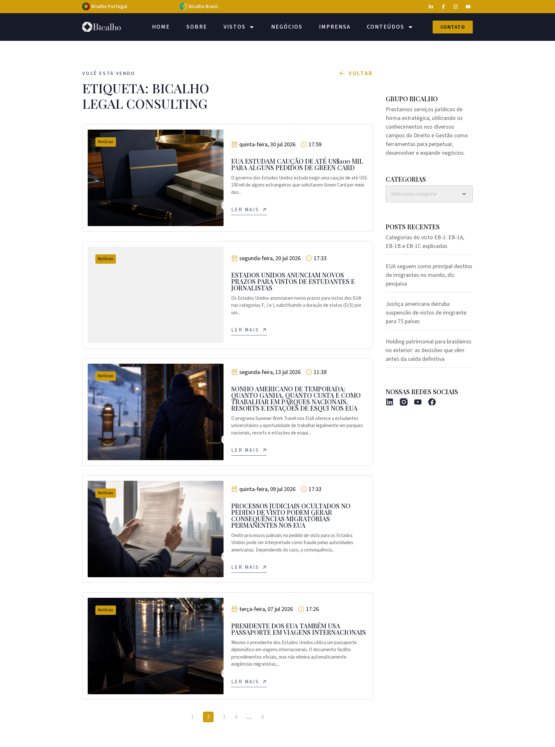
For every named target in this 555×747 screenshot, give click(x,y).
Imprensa (334, 27)
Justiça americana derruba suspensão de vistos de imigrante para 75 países (426, 312)
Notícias (105, 142)
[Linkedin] (389, 402)
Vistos (235, 27)
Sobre (196, 27)
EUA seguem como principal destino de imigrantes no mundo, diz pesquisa (429, 275)
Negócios (287, 27)
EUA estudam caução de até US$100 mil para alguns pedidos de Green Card (297, 164)
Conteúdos (385, 27)
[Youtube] (418, 402)
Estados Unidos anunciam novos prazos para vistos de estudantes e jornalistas (293, 281)
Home (161, 27)
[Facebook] (432, 402)
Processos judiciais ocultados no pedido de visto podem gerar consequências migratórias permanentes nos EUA (290, 515)
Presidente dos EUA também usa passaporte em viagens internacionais (298, 628)
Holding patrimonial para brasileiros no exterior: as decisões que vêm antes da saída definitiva (428, 350)
